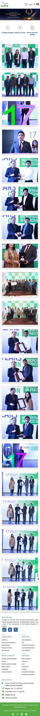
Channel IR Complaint (28, 645)
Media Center (6, 666)
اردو (30, 4)
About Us (4, 640)
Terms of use (25, 710)
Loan (23, 664)
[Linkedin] (22, 714)
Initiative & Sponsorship (9, 664)
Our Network (5, 650)
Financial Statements (28, 648)
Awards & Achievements (9, 659)
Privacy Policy (7, 710)
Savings (24, 669)
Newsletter (5, 669)
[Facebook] (13, 714)
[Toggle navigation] (37, 4)
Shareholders (26, 650)
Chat (38, 575)
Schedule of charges (28, 672)
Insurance (25, 661)
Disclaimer (16, 710)
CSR (23, 642)
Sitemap (33, 710)
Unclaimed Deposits (28, 674)
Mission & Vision (7, 648)
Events (4, 661)
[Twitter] (17, 714)
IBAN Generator (26, 659)
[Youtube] (26, 714)
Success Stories (7, 672)
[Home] (4, 4)
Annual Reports (26, 640)
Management (6, 645)
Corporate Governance (8, 642)
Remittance (25, 666)
